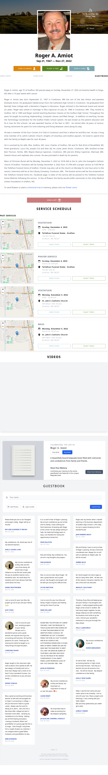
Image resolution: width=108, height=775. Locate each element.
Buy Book (67, 452)
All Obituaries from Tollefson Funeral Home (90, 25)
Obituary (5, 76)
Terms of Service (60, 756)
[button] (17, 232)
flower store (71, 187)
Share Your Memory (94, 472)
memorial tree (34, 187)
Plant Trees (88, 244)
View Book (55, 452)
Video (69, 76)
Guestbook (101, 76)
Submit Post (96, 507)
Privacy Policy (48, 756)
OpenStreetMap (56, 759)
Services (38, 76)
